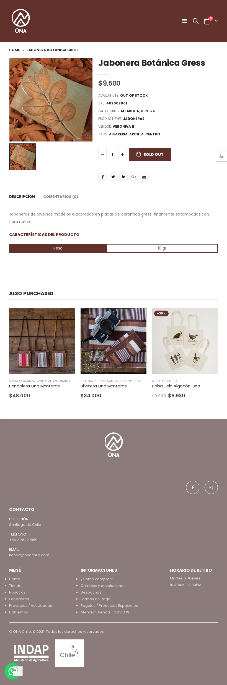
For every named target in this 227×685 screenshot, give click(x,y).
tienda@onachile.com (29, 555)
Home (14, 50)
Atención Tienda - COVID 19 (105, 612)
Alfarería (129, 111)
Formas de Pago (95, 599)
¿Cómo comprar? (97, 579)
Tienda (15, 585)
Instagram (211, 487)
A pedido (15, 381)
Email (144, 176)
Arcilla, (137, 134)
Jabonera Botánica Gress (151, 63)
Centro (148, 111)
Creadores (19, 599)
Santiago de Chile (25, 524)
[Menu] (184, 21)
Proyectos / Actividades (30, 605)
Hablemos (18, 612)
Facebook (102, 176)
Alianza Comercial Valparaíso (46, 381)
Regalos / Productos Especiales (109, 605)
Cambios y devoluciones (103, 585)
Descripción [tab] (22, 196)
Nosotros (17, 592)
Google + (133, 176)
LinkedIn (123, 176)
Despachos (91, 592)
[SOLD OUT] (137, 317)
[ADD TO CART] (66, 317)
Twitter (113, 176)
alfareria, (119, 134)
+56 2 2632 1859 (23, 539)
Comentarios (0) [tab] (60, 196)
